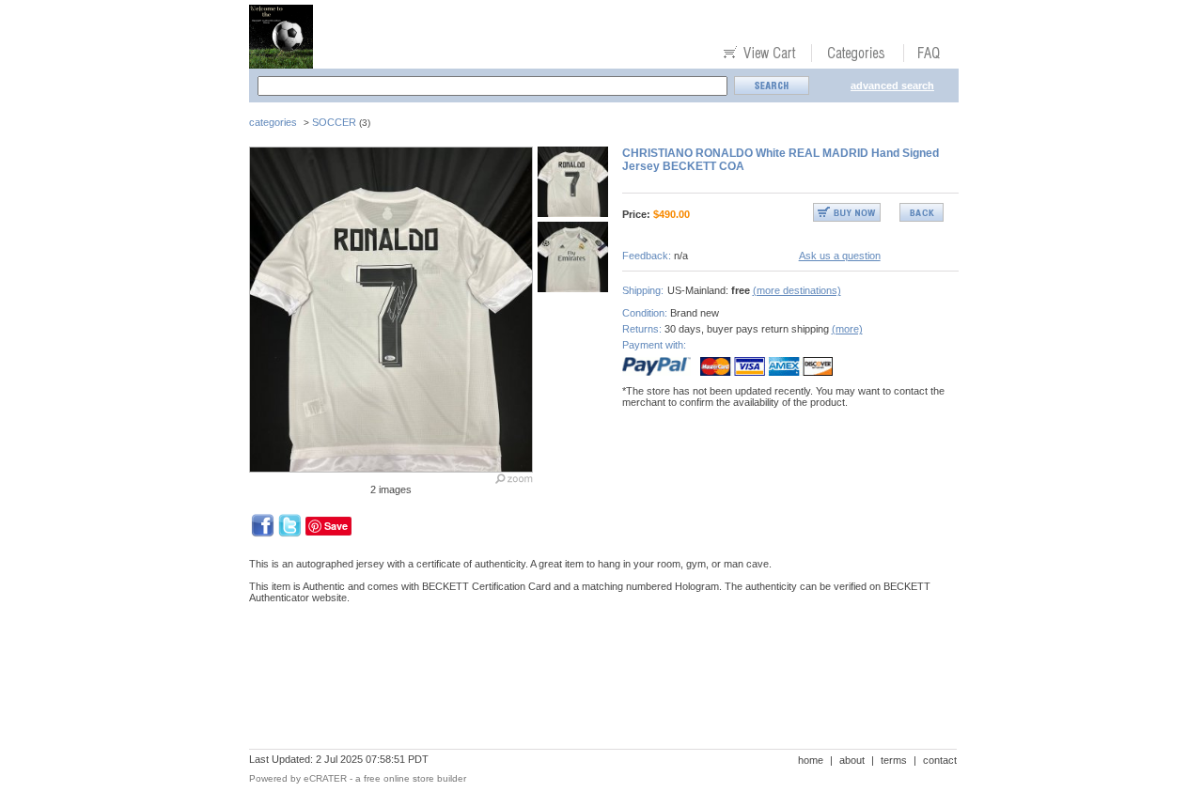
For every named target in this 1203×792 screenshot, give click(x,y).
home (810, 760)
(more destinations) (797, 290)
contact (940, 760)
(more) (847, 328)
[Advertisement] (591, 683)
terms (894, 760)
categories (273, 122)
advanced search (892, 85)
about (852, 760)
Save (336, 526)
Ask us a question (840, 255)
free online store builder (415, 778)
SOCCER (334, 122)
